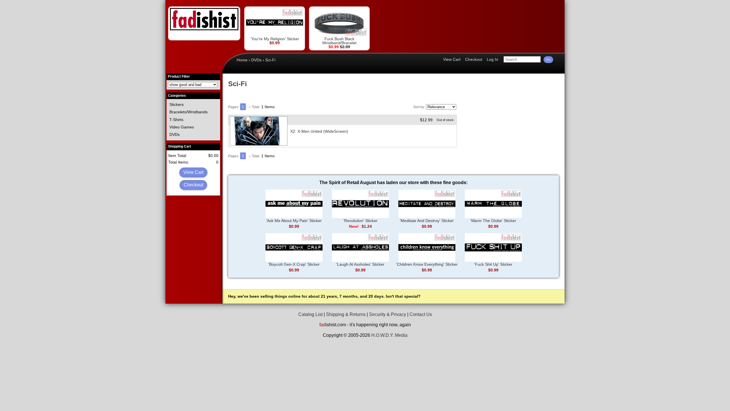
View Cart (193, 172)
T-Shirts (176, 119)
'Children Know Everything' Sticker (427, 264)
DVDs (174, 134)
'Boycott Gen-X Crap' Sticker (294, 264)
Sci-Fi (270, 60)
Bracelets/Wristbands (188, 112)
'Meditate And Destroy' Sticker (427, 220)
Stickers (176, 104)
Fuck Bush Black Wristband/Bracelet (339, 41)
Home (242, 60)
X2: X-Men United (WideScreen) (319, 131)
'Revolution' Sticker (360, 220)
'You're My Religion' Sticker (274, 39)
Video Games (181, 127)
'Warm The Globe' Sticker (493, 220)
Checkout (193, 184)
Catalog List (310, 314)
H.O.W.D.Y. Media (389, 335)
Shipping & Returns (346, 314)
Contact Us (420, 314)
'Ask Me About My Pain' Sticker (294, 220)
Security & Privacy (387, 314)
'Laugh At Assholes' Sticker (360, 264)
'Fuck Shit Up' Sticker (493, 264)
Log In (492, 59)
